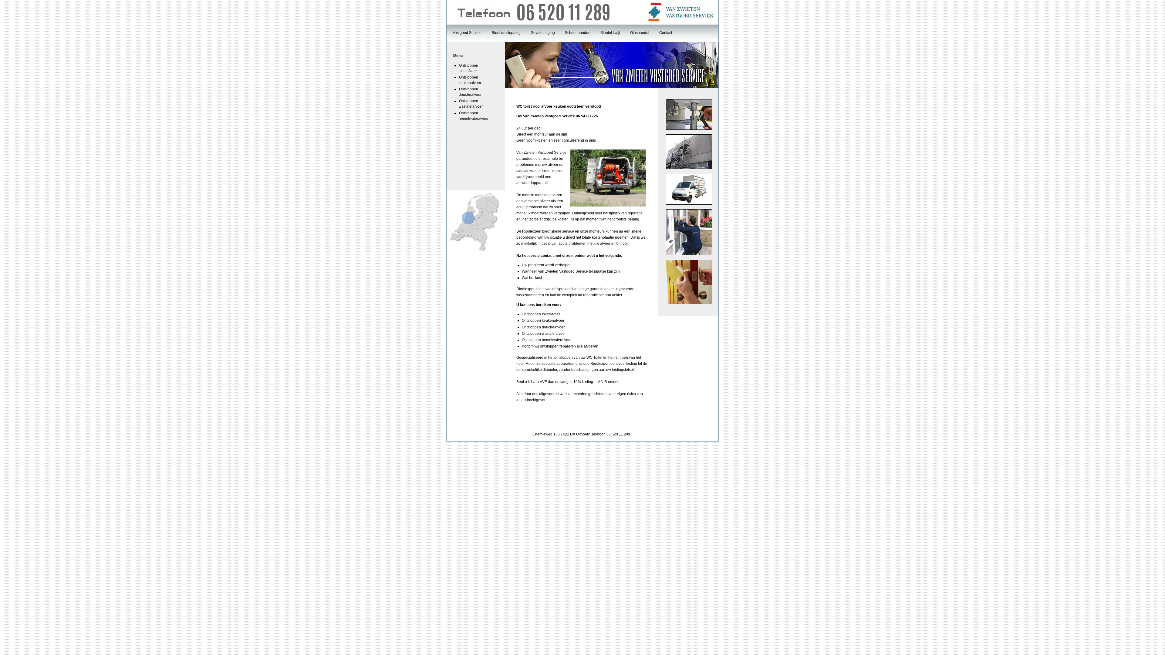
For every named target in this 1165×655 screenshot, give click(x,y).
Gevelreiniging (543, 33)
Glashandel (639, 33)
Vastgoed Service (467, 33)
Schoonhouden (577, 33)
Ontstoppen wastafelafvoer (471, 104)
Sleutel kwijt (610, 33)
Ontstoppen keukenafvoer (470, 80)
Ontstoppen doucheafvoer (470, 92)
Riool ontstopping (506, 33)
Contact (665, 33)
